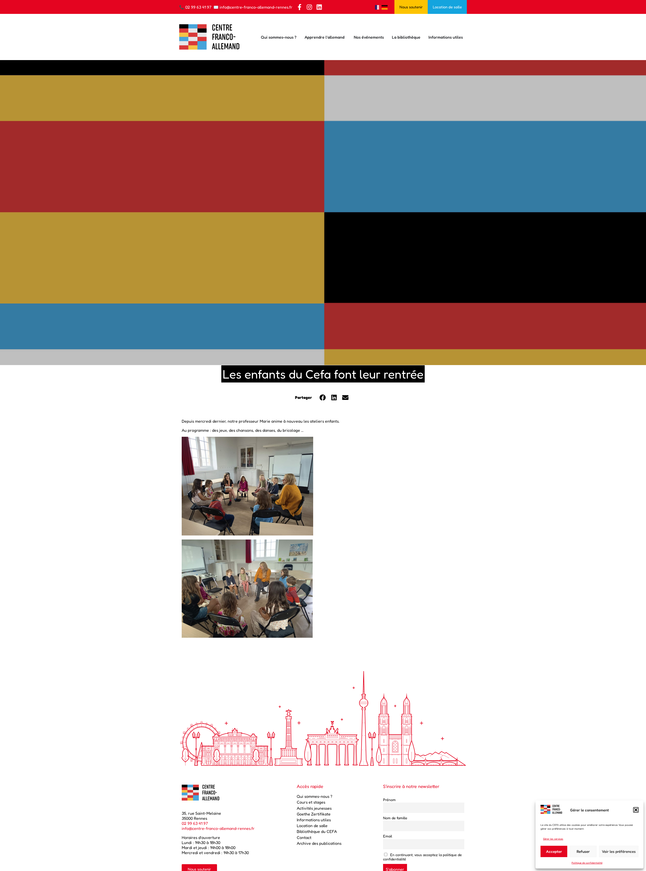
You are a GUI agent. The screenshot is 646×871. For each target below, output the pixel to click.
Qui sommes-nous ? (314, 796)
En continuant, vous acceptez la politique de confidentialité (422, 857)
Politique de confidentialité (587, 862)
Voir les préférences (619, 851)
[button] (635, 809)
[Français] (378, 6)
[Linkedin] (319, 7)
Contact (304, 837)
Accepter (554, 851)
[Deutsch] (385, 6)
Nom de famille (395, 818)
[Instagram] (309, 7)
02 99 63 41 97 (198, 7)
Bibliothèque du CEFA (317, 831)
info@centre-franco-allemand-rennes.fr (256, 7)
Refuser (583, 851)
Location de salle (312, 825)
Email (387, 836)
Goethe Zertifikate (314, 813)
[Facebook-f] (299, 7)
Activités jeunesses (314, 808)
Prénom (389, 800)
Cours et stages (311, 802)
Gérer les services (553, 838)
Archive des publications (319, 843)
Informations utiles (314, 819)
